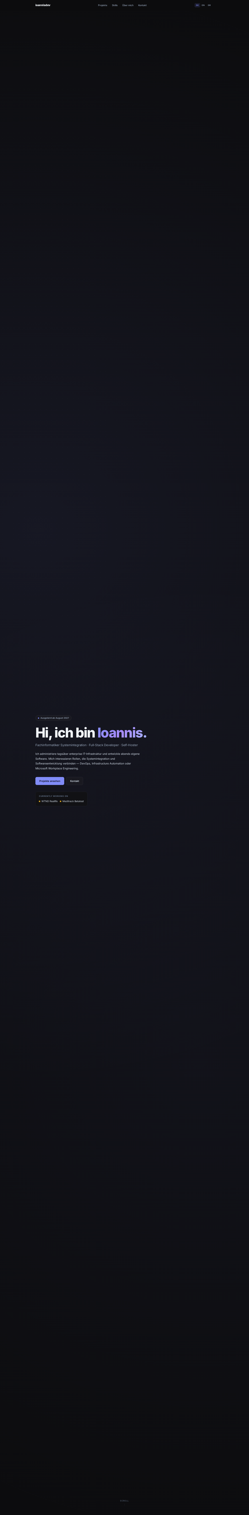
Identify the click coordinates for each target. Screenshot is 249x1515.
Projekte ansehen (49, 781)
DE (197, 5)
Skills (115, 5)
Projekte (102, 5)
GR (209, 5)
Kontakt (142, 5)
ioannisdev (42, 5)
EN (203, 5)
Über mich (127, 5)
